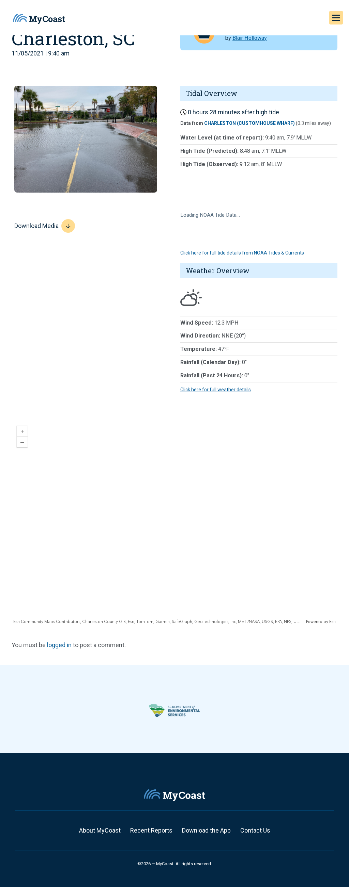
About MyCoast (100, 830)
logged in (59, 644)
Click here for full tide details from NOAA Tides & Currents (242, 253)
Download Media (36, 225)
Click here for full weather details (215, 389)
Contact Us (255, 830)
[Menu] (336, 17)
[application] (174, 523)
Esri (332, 621)
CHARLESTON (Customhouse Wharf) (249, 123)
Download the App (206, 830)
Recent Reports (151, 830)
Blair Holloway (249, 38)
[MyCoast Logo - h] (39, 19)
